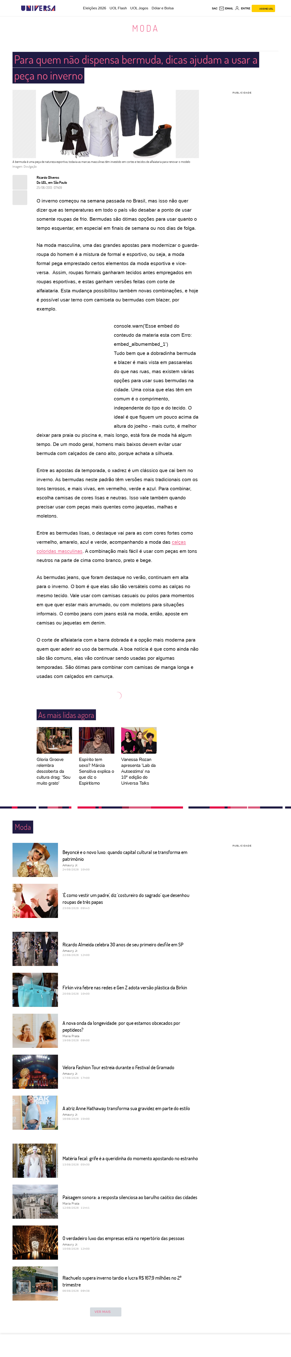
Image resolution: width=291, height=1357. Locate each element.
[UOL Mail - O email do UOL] (226, 8)
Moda (145, 28)
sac (215, 8)
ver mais (103, 1312)
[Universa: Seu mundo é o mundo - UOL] (38, 8)
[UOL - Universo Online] (59, 8)
